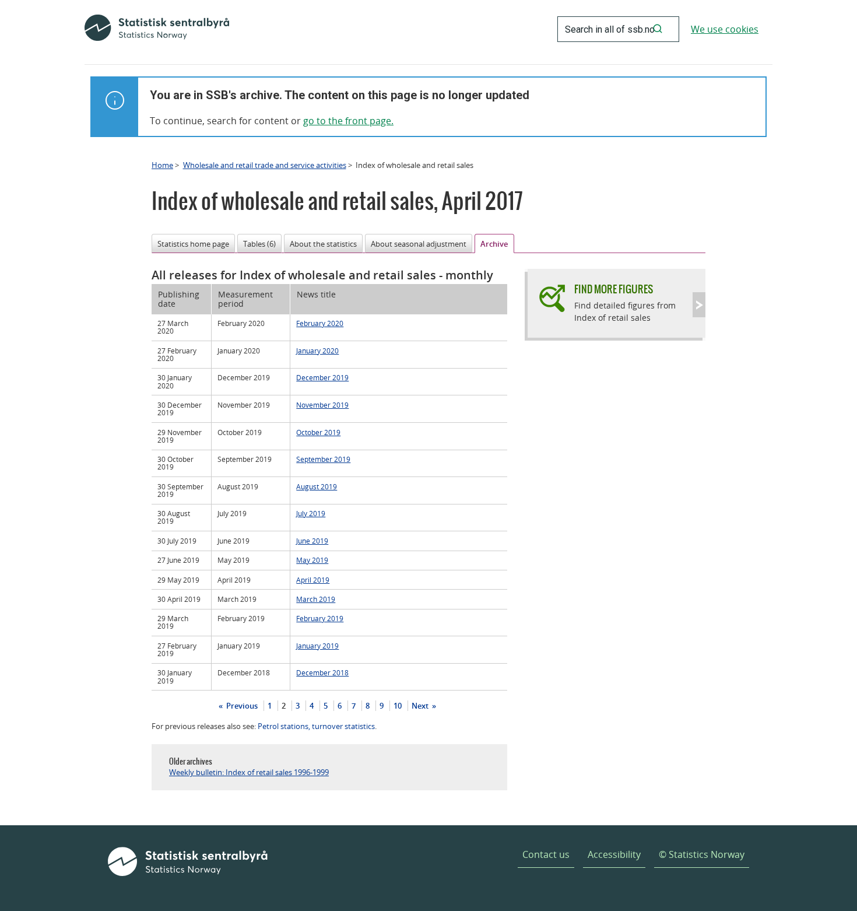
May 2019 (312, 560)
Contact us (546, 854)
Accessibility (614, 854)
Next (421, 705)
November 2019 (322, 404)
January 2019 (317, 645)
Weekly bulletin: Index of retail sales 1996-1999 (249, 772)
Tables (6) (259, 244)
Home (162, 165)
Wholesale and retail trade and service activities (264, 165)
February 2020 (319, 323)
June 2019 (312, 540)
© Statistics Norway (701, 854)
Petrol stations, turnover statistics (316, 726)
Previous (241, 705)
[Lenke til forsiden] (157, 29)
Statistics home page (193, 244)
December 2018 (322, 672)
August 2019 (316, 486)
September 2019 (323, 459)
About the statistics (323, 244)
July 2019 (310, 513)
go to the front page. (348, 120)
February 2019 (319, 618)
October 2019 (318, 432)
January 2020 (317, 350)
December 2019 (322, 377)
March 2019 (315, 599)
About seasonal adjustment (418, 244)
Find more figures (613, 289)
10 (398, 705)
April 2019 (312, 579)
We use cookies (724, 29)
